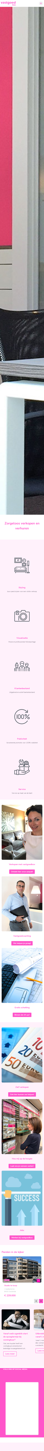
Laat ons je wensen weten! (22, 1166)
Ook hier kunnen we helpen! (22, 1094)
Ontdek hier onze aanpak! (22, 871)
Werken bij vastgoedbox (22, 1237)
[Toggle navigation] (41, 3)
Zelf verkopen (22, 1087)
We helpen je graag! (22, 943)
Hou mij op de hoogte (22, 1158)
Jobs (22, 1230)
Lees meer (10, 1354)
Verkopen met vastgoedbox (22, 864)
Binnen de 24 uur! (22, 1015)
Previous (36, 1301)
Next (41, 1301)
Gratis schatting (22, 1007)
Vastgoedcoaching (22, 936)
